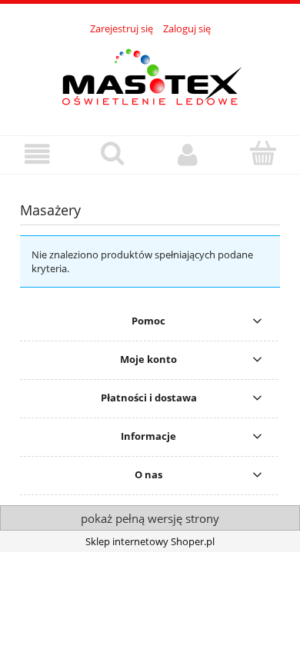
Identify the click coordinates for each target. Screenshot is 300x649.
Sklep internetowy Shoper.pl (150, 541)
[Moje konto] (187, 154)
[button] (37, 154)
